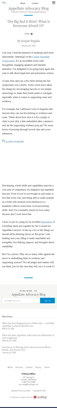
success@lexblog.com (28, 384)
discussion (46, 221)
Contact (35, 3)
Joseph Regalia (30, 41)
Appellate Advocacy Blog (28, 8)
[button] (53, 3)
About (22, 3)
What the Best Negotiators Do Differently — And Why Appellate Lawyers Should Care (28, 324)
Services (19, 367)
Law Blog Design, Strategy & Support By (21, 397)
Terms (46, 367)
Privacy (38, 367)
